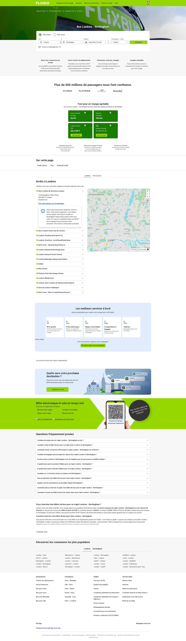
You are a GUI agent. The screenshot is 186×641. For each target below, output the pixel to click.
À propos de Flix (99, 580)
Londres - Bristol (41, 567)
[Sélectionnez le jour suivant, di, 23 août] (108, 42)
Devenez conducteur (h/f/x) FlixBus (106, 615)
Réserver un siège (128, 601)
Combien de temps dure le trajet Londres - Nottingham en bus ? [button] (60, 440)
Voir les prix (76, 135)
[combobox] (51, 42)
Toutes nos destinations (45, 580)
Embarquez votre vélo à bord (132, 597)
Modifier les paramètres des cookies (128, 635)
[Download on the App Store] (54, 628)
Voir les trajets (101, 135)
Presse (96, 589)
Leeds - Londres (128, 558)
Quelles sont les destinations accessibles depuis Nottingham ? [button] (60, 483)
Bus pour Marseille (42, 597)
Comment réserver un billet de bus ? (135, 593)
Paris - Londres (99, 558)
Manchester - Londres (72, 555)
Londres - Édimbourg (130, 564)
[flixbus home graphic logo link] (42, 3)
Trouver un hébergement (50, 47)
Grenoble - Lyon (70, 597)
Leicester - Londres (71, 564)
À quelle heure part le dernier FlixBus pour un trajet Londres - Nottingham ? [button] (64, 469)
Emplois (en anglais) (101, 584)
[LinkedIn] (138, 628)
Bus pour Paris (41, 589)
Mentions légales (91, 635)
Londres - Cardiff (99, 567)
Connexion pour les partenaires (105, 611)
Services (125, 584)
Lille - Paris (69, 584)
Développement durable (102, 607)
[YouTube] (137, 628)
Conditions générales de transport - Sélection (106, 598)
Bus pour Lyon (41, 593)
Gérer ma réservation (129, 589)
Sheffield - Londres (129, 555)
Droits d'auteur (99, 603)
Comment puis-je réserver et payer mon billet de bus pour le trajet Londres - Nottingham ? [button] (70, 488)
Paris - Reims (69, 589)
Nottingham (97, 176)
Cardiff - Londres (99, 561)
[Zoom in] (147, 191)
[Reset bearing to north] (147, 196)
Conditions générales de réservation (106, 593)
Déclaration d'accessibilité (105, 635)
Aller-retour (61, 35)
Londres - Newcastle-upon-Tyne (134, 567)
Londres (79, 11)
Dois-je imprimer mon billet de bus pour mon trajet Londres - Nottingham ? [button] (64, 478)
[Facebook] (136, 628)
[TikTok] (139, 628)
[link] (93, 382)
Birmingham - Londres (43, 561)
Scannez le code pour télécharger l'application (116, 422)
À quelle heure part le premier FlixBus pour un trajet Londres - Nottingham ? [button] (65, 464)
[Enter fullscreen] (147, 200)
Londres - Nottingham (101, 555)
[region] (118, 220)
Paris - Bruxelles (70, 580)
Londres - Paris (41, 555)
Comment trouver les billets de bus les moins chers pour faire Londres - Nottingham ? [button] (68, 492)
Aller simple (47, 35)
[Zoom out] (147, 193)
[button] (60, 191)
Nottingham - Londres (72, 567)
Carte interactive (42, 584)
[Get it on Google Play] (42, 628)
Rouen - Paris (69, 593)
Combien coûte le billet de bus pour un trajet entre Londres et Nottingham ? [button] (65, 445)
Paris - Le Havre (70, 601)
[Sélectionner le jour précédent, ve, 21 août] (105, 42)
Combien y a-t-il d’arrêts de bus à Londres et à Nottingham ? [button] (59, 473)
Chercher (138, 42)
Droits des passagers (78, 635)
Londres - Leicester (71, 561)
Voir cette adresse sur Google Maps (51, 204)
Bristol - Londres (41, 558)
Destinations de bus (55, 11)
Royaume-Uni (69, 11)
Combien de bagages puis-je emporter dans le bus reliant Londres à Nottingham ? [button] (67, 454)
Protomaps (133, 249)
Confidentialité (66, 635)
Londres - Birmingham (43, 564)
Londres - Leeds (99, 564)
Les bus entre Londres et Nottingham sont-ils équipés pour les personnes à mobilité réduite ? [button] (71, 459)
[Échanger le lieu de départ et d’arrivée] (61, 42)
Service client (127, 580)
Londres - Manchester (72, 558)
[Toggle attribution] (148, 249)
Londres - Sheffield (129, 561)
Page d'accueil (41, 11)
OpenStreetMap (142, 249)
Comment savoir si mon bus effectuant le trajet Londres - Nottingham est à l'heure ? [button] (68, 450)
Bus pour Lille (41, 601)
